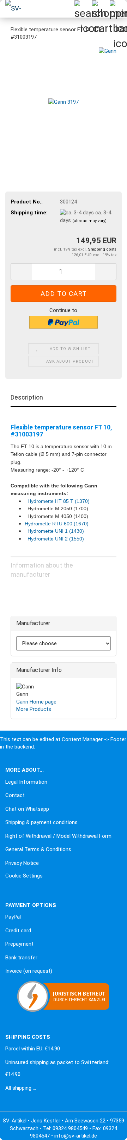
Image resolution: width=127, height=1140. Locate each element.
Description (27, 397)
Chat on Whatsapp (27, 809)
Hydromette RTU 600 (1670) (57, 523)
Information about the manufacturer (42, 568)
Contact (15, 795)
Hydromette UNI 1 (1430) (56, 531)
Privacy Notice (22, 863)
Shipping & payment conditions (41, 822)
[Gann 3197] (63, 100)
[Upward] (19, 1129)
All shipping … (20, 1088)
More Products (33, 709)
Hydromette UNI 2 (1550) (56, 539)
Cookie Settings (24, 876)
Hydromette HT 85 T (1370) (59, 501)
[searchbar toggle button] (83, 9)
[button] (21, 271)
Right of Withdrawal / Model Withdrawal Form (58, 836)
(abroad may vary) (89, 221)
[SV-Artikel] (14, 9)
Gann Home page (36, 702)
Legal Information (26, 782)
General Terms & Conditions (38, 849)
